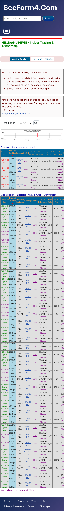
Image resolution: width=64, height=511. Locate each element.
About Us (9, 501)
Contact (32, 506)
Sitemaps (45, 506)
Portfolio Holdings (43, 58)
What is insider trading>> (16, 113)
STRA (35, 452)
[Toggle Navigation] (6, 31)
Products (23, 501)
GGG (26, 161)
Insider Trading (20, 59)
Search (48, 18)
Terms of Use (38, 501)
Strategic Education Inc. (27, 451)
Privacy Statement (14, 506)
